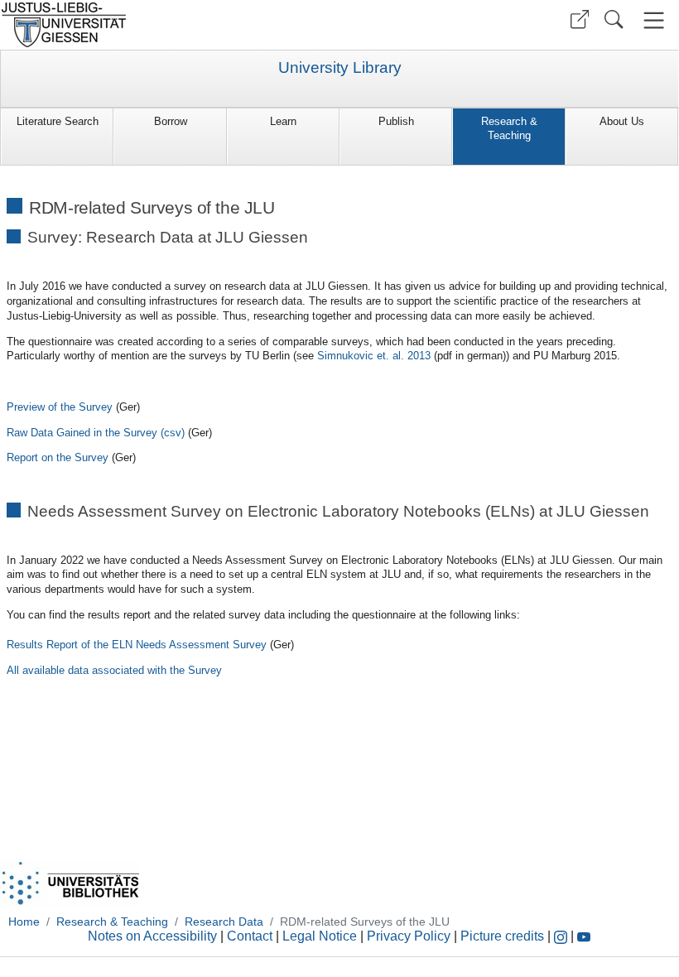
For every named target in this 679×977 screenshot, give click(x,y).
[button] (580, 19)
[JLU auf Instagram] (562, 936)
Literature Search (58, 121)
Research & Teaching (509, 128)
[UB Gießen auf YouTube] (583, 936)
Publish (396, 121)
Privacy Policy (408, 936)
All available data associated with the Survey (114, 670)
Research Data (224, 921)
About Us (622, 121)
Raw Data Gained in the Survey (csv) (96, 432)
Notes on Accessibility (154, 936)
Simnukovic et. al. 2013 (374, 355)
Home (24, 921)
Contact (249, 936)
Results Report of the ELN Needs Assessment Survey (137, 644)
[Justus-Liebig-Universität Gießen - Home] (167, 25)
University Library (340, 67)
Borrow (170, 121)
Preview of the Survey (60, 407)
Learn (283, 121)
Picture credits (502, 936)
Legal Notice (319, 936)
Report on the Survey (57, 457)
